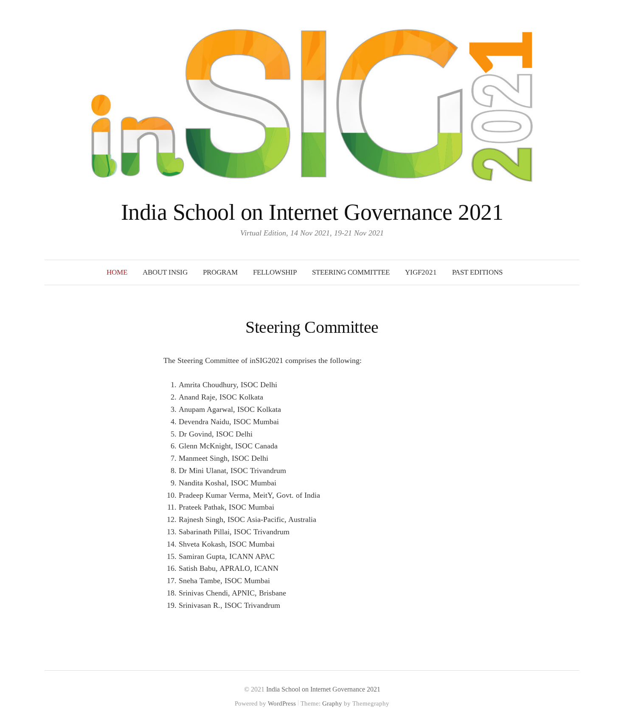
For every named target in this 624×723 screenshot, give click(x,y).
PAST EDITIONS (477, 272)
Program (220, 272)
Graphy (332, 703)
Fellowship (275, 272)
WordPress (282, 703)
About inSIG (165, 272)
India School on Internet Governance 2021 (312, 212)
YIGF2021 (421, 272)
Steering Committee (351, 272)
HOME (117, 272)
